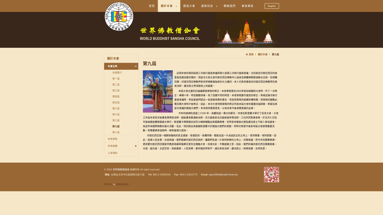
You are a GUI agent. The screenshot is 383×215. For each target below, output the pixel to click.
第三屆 (116, 90)
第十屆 (116, 132)
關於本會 (167, 5)
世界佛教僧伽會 (121, 169)
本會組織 (112, 146)
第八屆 (116, 120)
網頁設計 (108, 184)
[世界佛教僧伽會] (119, 16)
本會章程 (112, 139)
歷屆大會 (189, 5)
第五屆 (116, 102)
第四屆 (116, 96)
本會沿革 (112, 66)
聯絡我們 (230, 5)
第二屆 (116, 84)
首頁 (152, 5)
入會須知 (112, 153)
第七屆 (116, 114)
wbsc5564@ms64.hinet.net (223, 174)
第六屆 (116, 108)
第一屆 (116, 78)
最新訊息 (207, 5)
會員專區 (248, 5)
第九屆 (116, 126)
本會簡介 (117, 72)
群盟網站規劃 (122, 184)
